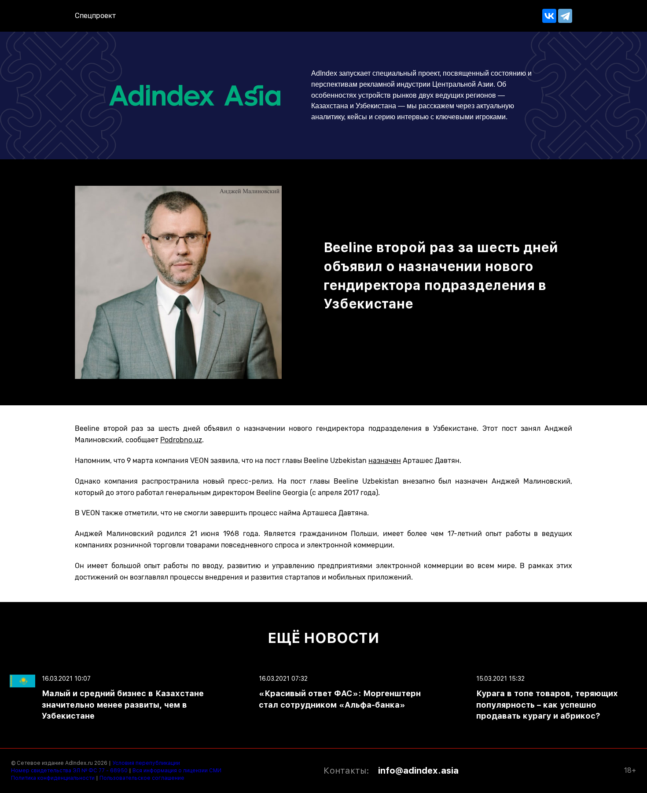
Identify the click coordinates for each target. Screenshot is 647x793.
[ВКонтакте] (549, 16)
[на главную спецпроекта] (202, 95)
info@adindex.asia (418, 770)
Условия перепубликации (146, 763)
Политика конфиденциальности (53, 778)
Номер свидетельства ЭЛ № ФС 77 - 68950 (69, 770)
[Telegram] (565, 16)
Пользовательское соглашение (141, 778)
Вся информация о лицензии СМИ (176, 770)
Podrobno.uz (181, 440)
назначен (384, 460)
